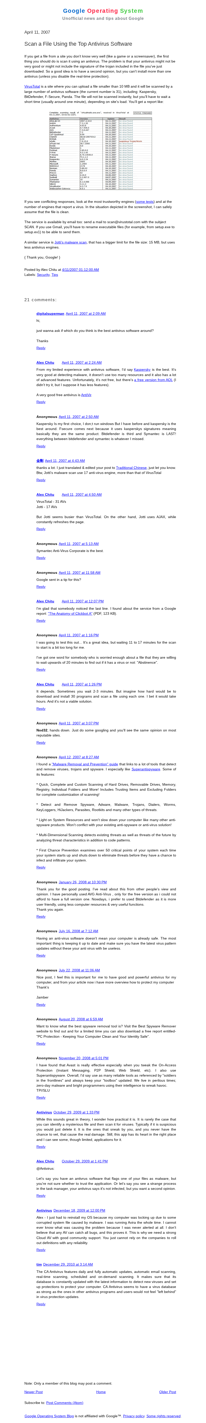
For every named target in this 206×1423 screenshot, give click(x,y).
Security (43, 275)
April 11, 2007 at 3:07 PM (79, 723)
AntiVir (86, 395)
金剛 (39, 461)
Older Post (167, 1392)
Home (101, 1392)
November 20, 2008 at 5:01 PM (84, 1058)
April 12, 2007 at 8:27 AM (79, 757)
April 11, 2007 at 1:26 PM (82, 684)
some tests (144, 202)
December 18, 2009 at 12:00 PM (79, 1210)
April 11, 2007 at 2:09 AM (86, 314)
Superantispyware (146, 769)
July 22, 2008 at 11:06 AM (79, 970)
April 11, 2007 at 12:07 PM (83, 601)
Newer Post (33, 1392)
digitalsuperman (50, 314)
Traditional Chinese (131, 468)
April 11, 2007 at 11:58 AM (79, 573)
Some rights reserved (163, 1416)
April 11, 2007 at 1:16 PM (79, 635)
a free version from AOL (153, 380)
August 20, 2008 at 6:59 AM (81, 1019)
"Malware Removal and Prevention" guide (85, 764)
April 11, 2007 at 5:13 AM (79, 544)
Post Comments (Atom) (64, 1403)
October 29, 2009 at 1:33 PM (76, 1112)
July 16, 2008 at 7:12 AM (78, 931)
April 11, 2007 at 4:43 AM (65, 461)
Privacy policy (133, 1416)
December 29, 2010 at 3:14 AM (68, 1264)
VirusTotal (32, 86)
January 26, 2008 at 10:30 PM (83, 882)
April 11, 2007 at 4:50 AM (82, 494)
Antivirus (44, 1112)
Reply (40, 348)
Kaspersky (142, 369)
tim (39, 1264)
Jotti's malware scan (71, 242)
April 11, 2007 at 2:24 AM (82, 362)
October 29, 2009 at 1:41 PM (85, 1161)
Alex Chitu (45, 362)
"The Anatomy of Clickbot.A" (70, 613)
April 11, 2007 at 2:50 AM (79, 417)
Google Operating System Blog (49, 1416)
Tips (55, 275)
